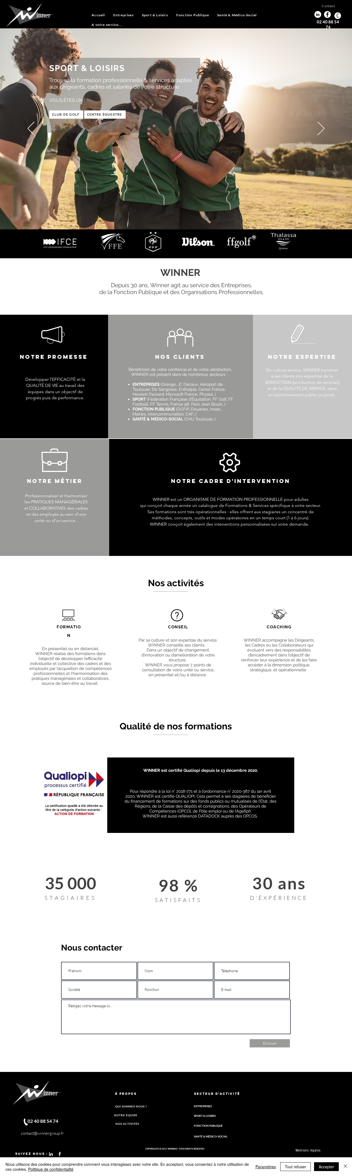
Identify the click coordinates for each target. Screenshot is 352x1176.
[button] (155, 15)
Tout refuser (295, 1166)
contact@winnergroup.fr (42, 1133)
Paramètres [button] (265, 1166)
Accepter (326, 1166)
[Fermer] (345, 1167)
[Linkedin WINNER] (51, 1154)
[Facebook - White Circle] (327, 14)
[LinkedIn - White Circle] (317, 14)
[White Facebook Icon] (59, 1154)
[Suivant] (321, 129)
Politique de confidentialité (50, 1169)
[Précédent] (31, 129)
